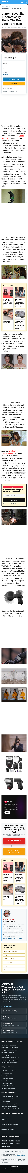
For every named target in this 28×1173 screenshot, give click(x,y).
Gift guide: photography (10, 966)
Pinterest (18, 1140)
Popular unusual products (8, 1098)
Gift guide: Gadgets (9, 958)
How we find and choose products (10, 1103)
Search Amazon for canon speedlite (14, 851)
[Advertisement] (14, 110)
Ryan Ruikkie (6, 27)
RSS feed (18, 1143)
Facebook (4, 1140)
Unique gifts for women (7, 1075)
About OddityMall (5, 1101)
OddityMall (7, 983)
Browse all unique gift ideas (11, 969)
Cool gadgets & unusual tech (8, 1045)
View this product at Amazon (14, 841)
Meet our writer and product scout (10, 1106)
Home (2, 6)
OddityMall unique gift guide (8, 1070)
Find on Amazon (14, 83)
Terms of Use (4, 1119)
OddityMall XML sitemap (7, 1129)
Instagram (4, 1143)
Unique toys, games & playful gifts (10, 1057)
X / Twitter (11, 1140)
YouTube (11, 1143)
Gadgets (8, 6)
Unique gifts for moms (7, 1080)
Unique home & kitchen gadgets (9, 1047)
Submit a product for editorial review (10, 1108)
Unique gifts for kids (6, 1083)
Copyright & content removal (8, 1127)
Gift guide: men (8, 962)
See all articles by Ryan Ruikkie (12, 938)
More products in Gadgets (10, 951)
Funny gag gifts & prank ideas (9, 1050)
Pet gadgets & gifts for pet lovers (9, 1060)
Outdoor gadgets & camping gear (10, 1055)
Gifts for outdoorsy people (8, 1085)
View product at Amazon (14, 79)
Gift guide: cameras (9, 955)
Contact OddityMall (6, 1117)
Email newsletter (6, 1146)
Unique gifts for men (6, 1073)
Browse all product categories (9, 1062)
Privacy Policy (5, 1122)
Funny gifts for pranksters (8, 1088)
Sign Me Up (14, 500)
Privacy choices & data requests (9, 1124)
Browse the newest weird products (10, 1096)
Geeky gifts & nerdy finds (7, 1052)
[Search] (25, 1)
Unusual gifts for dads (7, 1078)
